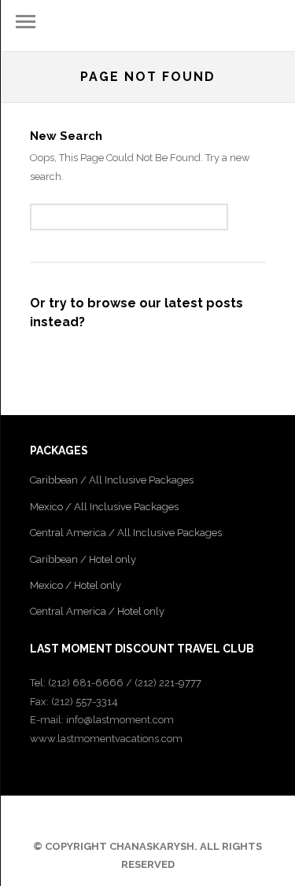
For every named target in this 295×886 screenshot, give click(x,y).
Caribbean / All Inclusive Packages (112, 480)
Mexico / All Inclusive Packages (104, 507)
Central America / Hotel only (97, 611)
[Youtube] (160, 817)
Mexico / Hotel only (75, 585)
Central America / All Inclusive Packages (126, 533)
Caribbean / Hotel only (83, 559)
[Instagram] (180, 817)
